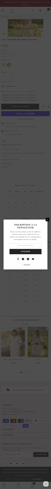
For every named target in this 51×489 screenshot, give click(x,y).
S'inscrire (25, 251)
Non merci (27, 264)
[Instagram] (23, 259)
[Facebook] (18, 259)
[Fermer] (47, 219)
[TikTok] (28, 259)
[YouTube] (32, 259)
